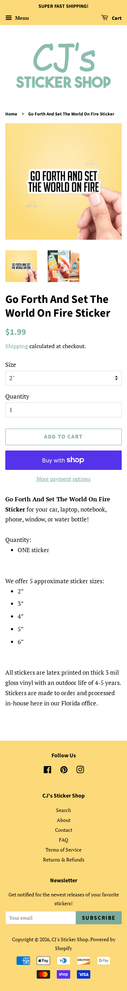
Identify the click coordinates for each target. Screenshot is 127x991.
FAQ (63, 839)
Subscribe (99, 918)
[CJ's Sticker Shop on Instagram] (80, 771)
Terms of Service (63, 849)
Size (10, 364)
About (64, 820)
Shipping (16, 346)
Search (63, 810)
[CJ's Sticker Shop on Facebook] (47, 771)
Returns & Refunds (63, 859)
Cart (116, 18)
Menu (21, 17)
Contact (63, 829)
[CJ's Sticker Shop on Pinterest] (64, 771)
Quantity (17, 396)
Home (11, 114)
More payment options (63, 478)
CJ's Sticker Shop (70, 939)
